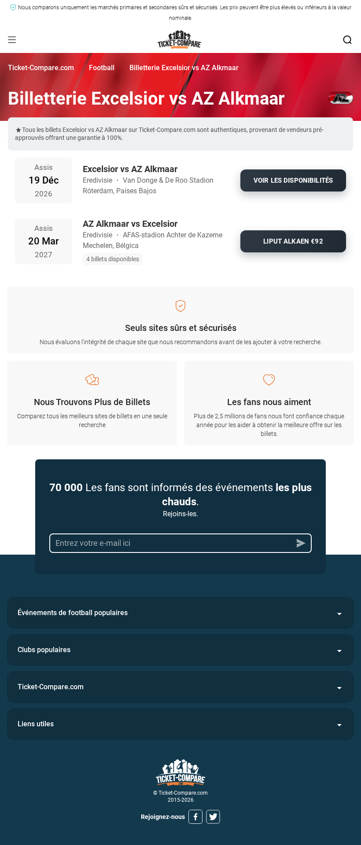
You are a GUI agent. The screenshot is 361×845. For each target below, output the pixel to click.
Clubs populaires (44, 650)
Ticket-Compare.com (41, 68)
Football (101, 68)
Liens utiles (36, 724)
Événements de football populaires (73, 612)
